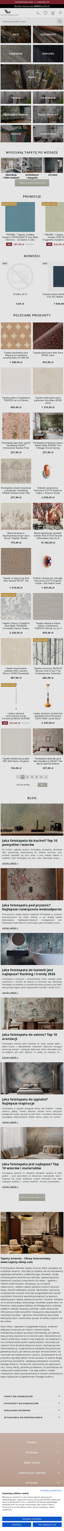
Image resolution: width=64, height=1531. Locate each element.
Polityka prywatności (51, 1490)
